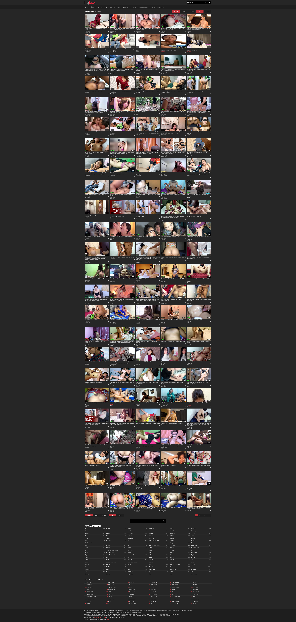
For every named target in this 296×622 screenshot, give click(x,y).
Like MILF (195, 601)
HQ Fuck (90, 3)
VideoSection (164, 175)
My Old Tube (196, 582)
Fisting (129, 528)
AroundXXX (138, 324)
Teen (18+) (194, 545)
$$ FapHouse (87, 32)
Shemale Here (175, 587)
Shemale (172, 562)
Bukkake (87, 564)
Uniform (193, 562)
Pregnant (172, 552)
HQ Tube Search (112, 592)
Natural (172, 531)
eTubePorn (111, 584)
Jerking (150, 547)
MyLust (111, 32)
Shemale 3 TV (154, 582)
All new (93, 7)
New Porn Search (91, 596)
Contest (108, 543)
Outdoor (172, 540)
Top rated (109, 7)
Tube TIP (89, 601)
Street (192, 535)
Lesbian (151, 559)
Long (207, 11)
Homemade (131, 567)
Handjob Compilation (133, 562)
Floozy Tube (111, 599)
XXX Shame (196, 599)
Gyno (129, 557)
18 (85, 528)
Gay (129, 540)
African (87, 531)
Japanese (151, 538)
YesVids (162, 220)
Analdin (162, 52)
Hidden (129, 564)
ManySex (163, 426)
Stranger (193, 533)
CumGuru (89, 584)
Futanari (130, 535)
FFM (107, 571)
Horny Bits (132, 601)
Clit (107, 535)
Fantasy (108, 569)
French (129, 531)
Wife (192, 571)
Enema (108, 564)
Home (86, 7)
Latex (150, 552)
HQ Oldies (195, 587)
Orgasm (172, 538)
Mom (150, 574)
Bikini (86, 557)
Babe (86, 547)
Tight (192, 555)
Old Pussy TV (154, 589)
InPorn (162, 115)
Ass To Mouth (88, 543)
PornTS (195, 596)
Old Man (172, 535)
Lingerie (151, 562)
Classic (108, 533)
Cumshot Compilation (111, 555)
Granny (129, 552)
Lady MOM (132, 589)
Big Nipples (88, 555)
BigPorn (195, 584)
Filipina (108, 574)
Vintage (193, 567)
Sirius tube (153, 599)
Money (171, 528)
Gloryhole (130, 550)
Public (171, 555)
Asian (86, 538)
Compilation (109, 540)
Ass (86, 540)
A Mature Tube (143, 7)
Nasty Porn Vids (91, 594)
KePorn (162, 73)
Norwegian (172, 533)
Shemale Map (196, 592)
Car (86, 571)
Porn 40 (89, 589)
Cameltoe (87, 569)
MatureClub (163, 32)
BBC (86, 550)
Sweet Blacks (175, 604)
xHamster (112, 73)
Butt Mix (152, 7)
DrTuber (137, 51)
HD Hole (89, 582)
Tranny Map (196, 594)
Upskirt (193, 564)
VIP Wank (134, 7)
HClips (162, 95)
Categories (117, 7)
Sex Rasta (131, 582)
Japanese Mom (153, 543)
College (108, 538)
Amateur (87, 533)
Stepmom (193, 528)
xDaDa (173, 592)
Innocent (151, 531)
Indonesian (151, 528)
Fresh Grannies (154, 584)
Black (86, 562)
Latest (183, 11)
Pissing (172, 550)
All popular (101, 7)
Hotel (129, 569)
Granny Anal (131, 555)
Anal (86, 535)
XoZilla (86, 135)
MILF (150, 571)
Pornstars (126, 7)
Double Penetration (111, 562)
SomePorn (87, 385)
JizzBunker (138, 32)
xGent (130, 596)
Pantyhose (172, 543)
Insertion (151, 533)
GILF (129, 545)
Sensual (172, 559)
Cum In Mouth (110, 552)
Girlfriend (130, 547)
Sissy (171, 567)
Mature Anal (152, 569)
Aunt (86, 545)
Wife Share (194, 574)
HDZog (188, 219)
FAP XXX (110, 594)
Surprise (193, 538)
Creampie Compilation (112, 550)
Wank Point (153, 604)
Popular (176, 11)
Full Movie (130, 533)
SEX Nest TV (90, 592)
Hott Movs (195, 589)
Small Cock (173, 569)
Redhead (172, 557)
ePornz (152, 587)
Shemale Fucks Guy (175, 564)
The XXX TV (90, 587)
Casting (87, 574)
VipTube (162, 364)
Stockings (193, 531)
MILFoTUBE (111, 582)
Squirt (171, 574)
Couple (108, 547)
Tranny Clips (160, 7)
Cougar (108, 545)
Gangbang (130, 538)
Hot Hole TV (132, 604)
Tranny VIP (132, 594)
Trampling (193, 557)
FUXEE (173, 589)
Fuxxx (188, 32)
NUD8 (130, 584)
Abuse (108, 619)
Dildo (107, 559)
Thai (192, 550)
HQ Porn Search (112, 587)
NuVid (111, 303)
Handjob (130, 559)
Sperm (171, 571)
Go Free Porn (175, 599)
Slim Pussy (174, 594)
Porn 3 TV (110, 601)
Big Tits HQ (153, 601)
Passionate (173, 545)
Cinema (108, 531)
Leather (151, 557)
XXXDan (111, 405)
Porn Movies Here (155, 592)
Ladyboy (151, 550)
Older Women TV (176, 582)
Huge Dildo (130, 574)
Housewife (130, 571)
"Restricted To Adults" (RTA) (100, 617)
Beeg (137, 114)
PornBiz (195, 604)
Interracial (151, 535)
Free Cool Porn (175, 601)
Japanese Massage (154, 540)
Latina (150, 555)
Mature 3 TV (132, 599)
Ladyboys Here (133, 592)
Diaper (108, 557)
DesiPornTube (113, 135)
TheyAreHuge (189, 52)
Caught (108, 528)
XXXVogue (138, 73)
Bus (86, 567)
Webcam (193, 569)
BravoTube (138, 405)
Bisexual (87, 559)
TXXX (86, 239)
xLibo (130, 587)
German (130, 543)
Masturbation (152, 567)
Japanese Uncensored (154, 545)
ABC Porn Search (176, 596)
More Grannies (175, 584)
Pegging (172, 547)
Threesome (194, 552)
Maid (150, 564)
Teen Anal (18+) (195, 547)
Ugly (192, 559)
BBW (86, 552)
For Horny (110, 604)
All (199, 11)
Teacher (193, 543)
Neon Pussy (154, 596)
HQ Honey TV (111, 589)
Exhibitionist (109, 567)
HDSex (111, 386)
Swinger (193, 540)
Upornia (86, 217)
